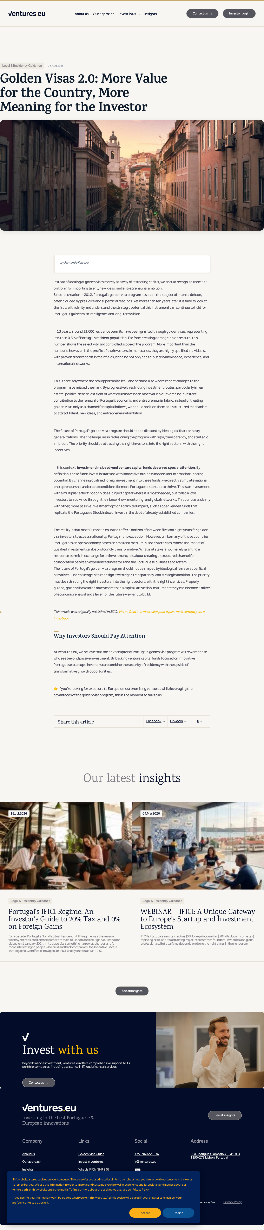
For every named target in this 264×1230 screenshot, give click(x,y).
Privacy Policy (232, 1202)
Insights (150, 14)
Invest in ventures (90, 1162)
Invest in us (127, 14)
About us (82, 14)
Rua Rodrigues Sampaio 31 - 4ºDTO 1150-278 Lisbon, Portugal (215, 1156)
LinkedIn (176, 721)
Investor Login (239, 13)
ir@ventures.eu (145, 1162)
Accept (145, 1213)
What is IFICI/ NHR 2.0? (94, 1169)
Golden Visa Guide (91, 1154)
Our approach (103, 14)
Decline (178, 1213)
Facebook (153, 721)
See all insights (132, 991)
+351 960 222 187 (146, 1154)
